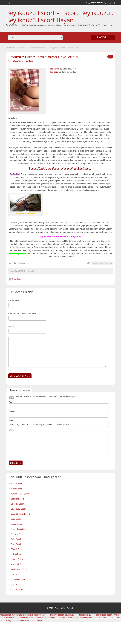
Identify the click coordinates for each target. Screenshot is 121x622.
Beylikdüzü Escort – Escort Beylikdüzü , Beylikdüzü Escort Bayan (59, 16)
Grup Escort (16, 544)
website (11, 326)
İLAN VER (103, 37)
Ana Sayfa (11, 48)
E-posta (12, 411)
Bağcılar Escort (17, 499)
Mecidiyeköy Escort (19, 569)
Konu (11, 420)
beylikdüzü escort (72, 615)
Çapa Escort (16, 519)
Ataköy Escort (16, 484)
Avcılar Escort (16, 489)
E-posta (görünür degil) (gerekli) (22, 313)
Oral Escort (15, 574)
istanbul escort (107, 618)
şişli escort (34, 615)
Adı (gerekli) (13, 300)
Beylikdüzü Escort (23, 48)
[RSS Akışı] (8, 2)
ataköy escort (11, 620)
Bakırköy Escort (17, 504)
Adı (10, 402)
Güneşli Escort (17, 549)
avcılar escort (45, 615)
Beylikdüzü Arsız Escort (102, 263)
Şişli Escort (15, 584)
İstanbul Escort (17, 559)
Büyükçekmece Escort (20, 514)
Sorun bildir (16, 279)
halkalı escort (5, 615)
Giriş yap (110, 3)
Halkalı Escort (17, 554)
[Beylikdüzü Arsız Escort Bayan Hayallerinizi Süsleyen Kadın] (27, 90)
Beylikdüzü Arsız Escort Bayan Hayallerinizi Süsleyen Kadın (43, 58)
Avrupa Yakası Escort (20, 494)
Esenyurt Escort (17, 534)
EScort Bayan (16, 524)
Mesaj (11, 430)
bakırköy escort (27, 618)
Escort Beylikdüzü (18, 529)
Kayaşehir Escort (18, 564)
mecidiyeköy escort (88, 615)
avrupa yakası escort (20, 615)
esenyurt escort (57, 615)
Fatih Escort (16, 539)
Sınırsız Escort (17, 589)
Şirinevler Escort (18, 579)
